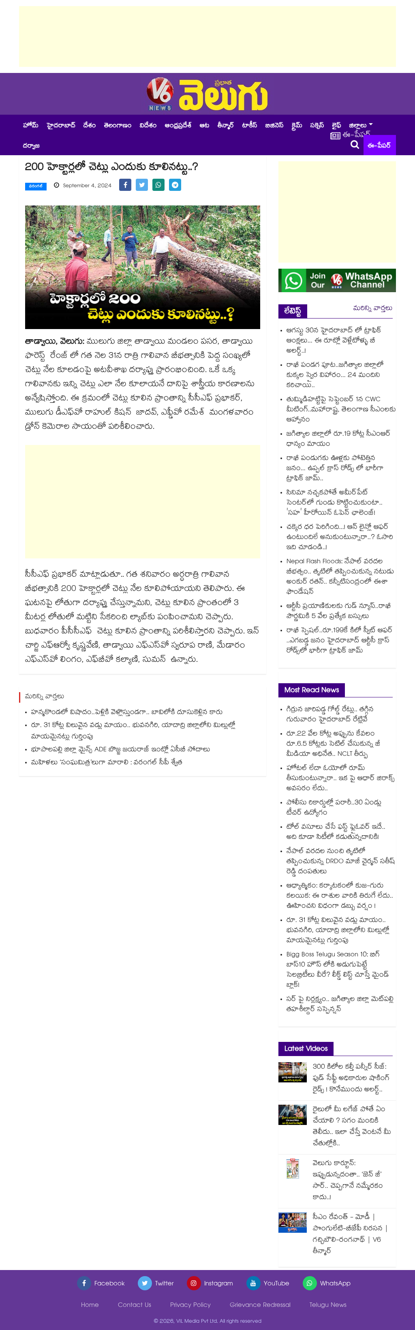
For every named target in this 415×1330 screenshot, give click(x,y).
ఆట (205, 126)
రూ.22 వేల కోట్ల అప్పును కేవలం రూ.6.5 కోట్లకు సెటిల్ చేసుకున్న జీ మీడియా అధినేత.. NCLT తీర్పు (333, 745)
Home (90, 1306)
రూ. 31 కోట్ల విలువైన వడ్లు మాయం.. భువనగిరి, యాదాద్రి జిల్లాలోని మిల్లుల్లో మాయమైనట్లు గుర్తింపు (133, 731)
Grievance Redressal (260, 1306)
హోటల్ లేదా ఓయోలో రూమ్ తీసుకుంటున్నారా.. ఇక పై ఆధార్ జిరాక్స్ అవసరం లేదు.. (341, 779)
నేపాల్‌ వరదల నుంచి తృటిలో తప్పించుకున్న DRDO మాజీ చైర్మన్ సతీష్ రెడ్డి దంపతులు (341, 862)
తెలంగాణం (118, 126)
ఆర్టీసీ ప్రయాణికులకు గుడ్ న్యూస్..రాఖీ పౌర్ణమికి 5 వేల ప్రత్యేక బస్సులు (339, 612)
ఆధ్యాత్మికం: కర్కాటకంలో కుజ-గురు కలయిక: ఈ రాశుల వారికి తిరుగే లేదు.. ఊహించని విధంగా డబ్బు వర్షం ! (340, 897)
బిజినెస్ (274, 126)
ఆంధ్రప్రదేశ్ (178, 126)
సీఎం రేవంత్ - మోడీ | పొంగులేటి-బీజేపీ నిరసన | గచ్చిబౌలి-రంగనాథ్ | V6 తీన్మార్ (350, 1235)
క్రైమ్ (297, 126)
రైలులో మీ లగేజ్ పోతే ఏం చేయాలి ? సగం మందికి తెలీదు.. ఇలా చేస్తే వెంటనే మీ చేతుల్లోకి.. (352, 1127)
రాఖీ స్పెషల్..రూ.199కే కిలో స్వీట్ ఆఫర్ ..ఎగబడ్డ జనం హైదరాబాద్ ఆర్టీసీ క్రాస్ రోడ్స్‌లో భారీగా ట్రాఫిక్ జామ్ (340, 641)
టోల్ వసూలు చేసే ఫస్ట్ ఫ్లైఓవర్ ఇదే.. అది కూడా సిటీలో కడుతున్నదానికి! (336, 833)
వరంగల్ (36, 187)
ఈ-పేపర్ (379, 146)
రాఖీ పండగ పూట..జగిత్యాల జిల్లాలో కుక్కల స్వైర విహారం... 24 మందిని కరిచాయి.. (335, 376)
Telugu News (328, 1306)
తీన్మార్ (226, 126)
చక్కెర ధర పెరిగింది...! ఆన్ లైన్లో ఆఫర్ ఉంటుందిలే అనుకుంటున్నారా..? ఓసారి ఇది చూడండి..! (340, 538)
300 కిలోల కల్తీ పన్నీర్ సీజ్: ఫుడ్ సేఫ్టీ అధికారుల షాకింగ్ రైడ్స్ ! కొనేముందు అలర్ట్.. (351, 1079)
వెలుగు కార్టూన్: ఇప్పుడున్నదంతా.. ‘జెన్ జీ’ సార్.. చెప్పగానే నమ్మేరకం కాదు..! (348, 1181)
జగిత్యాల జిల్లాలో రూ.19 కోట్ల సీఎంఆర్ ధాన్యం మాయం (339, 440)
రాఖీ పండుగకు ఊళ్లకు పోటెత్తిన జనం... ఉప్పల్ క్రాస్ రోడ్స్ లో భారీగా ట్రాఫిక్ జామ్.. (335, 469)
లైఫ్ (336, 126)
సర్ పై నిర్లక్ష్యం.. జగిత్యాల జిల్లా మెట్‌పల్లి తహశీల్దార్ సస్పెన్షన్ (340, 1005)
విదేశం (148, 126)
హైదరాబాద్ (61, 126)
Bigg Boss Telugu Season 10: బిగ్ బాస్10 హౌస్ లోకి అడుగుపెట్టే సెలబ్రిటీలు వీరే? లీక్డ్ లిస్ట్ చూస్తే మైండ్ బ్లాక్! (338, 970)
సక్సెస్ (317, 126)
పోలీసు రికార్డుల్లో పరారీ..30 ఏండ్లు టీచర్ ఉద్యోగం (334, 808)
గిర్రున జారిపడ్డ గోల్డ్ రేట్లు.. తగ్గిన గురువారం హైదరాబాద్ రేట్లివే (330, 715)
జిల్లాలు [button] (358, 126)
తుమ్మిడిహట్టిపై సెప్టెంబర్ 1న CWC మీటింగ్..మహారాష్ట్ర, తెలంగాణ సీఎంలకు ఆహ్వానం (341, 410)
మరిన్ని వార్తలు (373, 309)
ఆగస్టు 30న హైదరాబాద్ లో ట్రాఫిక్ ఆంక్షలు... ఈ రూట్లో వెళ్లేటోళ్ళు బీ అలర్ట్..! (334, 341)
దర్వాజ (31, 146)
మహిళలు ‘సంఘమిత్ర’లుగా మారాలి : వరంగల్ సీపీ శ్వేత (106, 763)
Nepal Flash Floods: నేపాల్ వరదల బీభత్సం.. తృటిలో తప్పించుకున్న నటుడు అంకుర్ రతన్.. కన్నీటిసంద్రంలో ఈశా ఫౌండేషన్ (340, 577)
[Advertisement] (207, 36)
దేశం (89, 126)
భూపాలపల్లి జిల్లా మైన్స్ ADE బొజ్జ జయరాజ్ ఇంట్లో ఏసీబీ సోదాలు (120, 750)
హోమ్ (31, 126)
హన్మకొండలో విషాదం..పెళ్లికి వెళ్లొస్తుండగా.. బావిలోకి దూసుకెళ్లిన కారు (127, 713)
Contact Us (134, 1306)
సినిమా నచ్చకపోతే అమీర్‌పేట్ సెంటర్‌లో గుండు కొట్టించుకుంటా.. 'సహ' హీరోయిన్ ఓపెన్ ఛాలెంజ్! (335, 504)
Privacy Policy (190, 1306)
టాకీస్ (249, 126)
